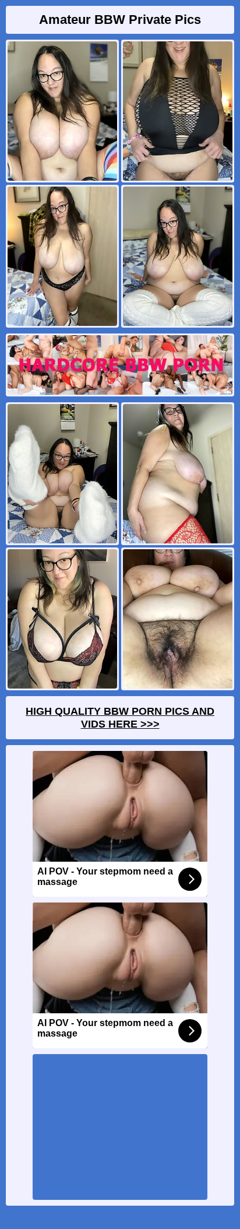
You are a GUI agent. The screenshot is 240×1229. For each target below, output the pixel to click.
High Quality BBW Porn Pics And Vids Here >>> (120, 717)
